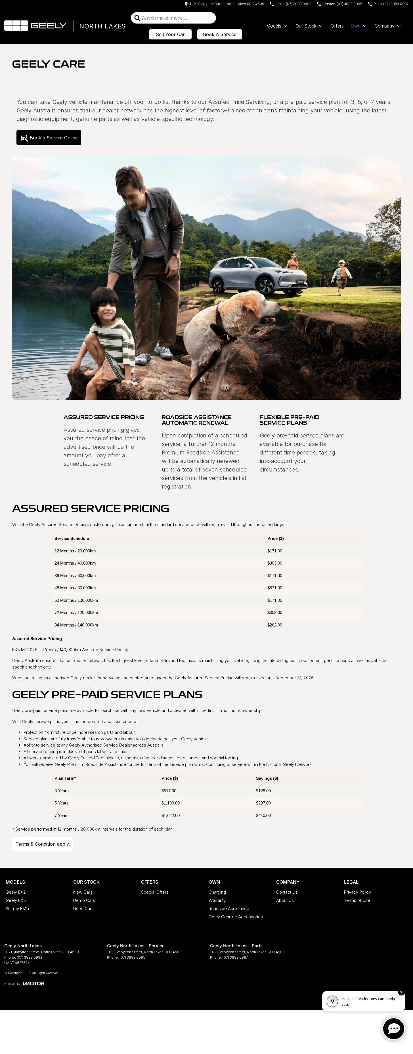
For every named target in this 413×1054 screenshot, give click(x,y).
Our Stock (305, 26)
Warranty (217, 900)
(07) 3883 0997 (235, 957)
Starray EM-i (17, 908)
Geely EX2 (16, 892)
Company (385, 26)
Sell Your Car (170, 34)
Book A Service (219, 34)
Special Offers (155, 892)
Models (273, 26)
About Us (285, 900)
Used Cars (83, 908)
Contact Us (286, 892)
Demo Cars (84, 900)
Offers (337, 26)
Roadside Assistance (229, 908)
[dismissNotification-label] (401, 993)
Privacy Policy (357, 892)
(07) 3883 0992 (29, 957)
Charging (217, 892)
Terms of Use (357, 900)
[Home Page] (64, 25)
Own (355, 26)
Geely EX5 (16, 900)
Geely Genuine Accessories (236, 916)
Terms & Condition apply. (43, 844)
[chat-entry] (393, 1028)
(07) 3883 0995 (132, 957)
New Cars (83, 892)
